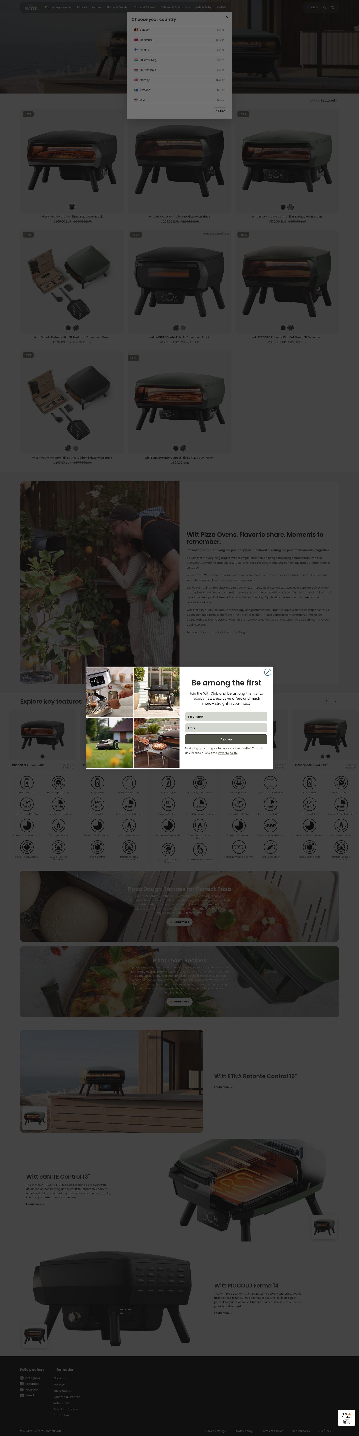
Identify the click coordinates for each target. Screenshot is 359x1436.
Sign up (226, 739)
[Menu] (353, 1412)
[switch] (346, 1422)
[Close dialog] (267, 672)
